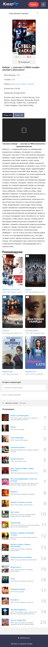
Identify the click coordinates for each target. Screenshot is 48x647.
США (13, 79)
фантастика (14, 84)
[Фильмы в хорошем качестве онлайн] (10, 4)
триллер (30, 84)
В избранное (25, 62)
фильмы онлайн (12, 403)
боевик (23, 84)
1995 (18, 75)
